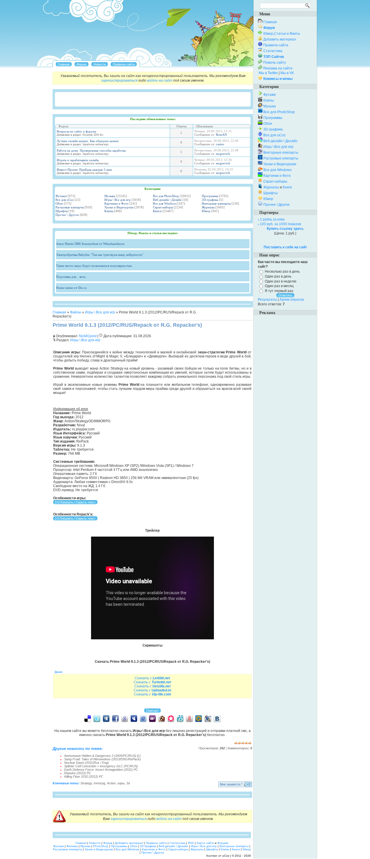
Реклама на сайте (278, 68)
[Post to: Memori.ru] (170, 718)
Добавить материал (279, 39)
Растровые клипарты (70, 207)
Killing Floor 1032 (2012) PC (83, 776)
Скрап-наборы (163, 207)
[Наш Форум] (81, 64)
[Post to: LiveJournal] (207, 718)
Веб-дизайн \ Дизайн (167, 199)
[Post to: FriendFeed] (143, 718)
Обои (59, 203)
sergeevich (223, 153)
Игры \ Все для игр (117, 199)
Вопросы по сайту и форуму (77, 131)
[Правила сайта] (124, 64)
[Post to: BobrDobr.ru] (161, 718)
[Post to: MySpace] (133, 718)
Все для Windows (165, 203)
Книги (157, 211)
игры (121, 783)
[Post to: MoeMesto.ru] (180, 718)
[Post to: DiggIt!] (106, 718)
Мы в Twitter (268, 73)
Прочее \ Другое (67, 214)
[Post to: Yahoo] (152, 718)
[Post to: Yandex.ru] (189, 718)
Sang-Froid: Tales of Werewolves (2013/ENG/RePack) (102, 759)
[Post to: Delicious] (87, 718)
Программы (210, 196)
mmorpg (99, 783)
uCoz (225, 855)
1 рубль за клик (272, 219)
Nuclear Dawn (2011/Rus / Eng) (86, 762)
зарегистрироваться (119, 80)
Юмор (206, 211)
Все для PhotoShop (166, 196)
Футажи (61, 196)
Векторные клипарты (216, 203)
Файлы (75, 312)
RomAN (221, 134)
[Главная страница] (64, 64)
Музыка (109, 196)
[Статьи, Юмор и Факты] (99, 64)
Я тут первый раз (279, 291)
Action (111, 783)
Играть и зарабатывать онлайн (78, 160)
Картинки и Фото (116, 203)
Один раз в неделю (280, 281)
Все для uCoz (65, 199)
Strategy (86, 783)
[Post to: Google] (124, 718)
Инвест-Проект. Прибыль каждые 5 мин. (85, 169)
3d (128, 783)
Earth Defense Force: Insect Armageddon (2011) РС (101, 769)
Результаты (267, 300)
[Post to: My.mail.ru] (198, 718)
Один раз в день (278, 276)
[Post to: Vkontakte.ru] (217, 718)
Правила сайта (275, 45)
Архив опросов (292, 300)
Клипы (108, 211)
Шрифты (62, 211)
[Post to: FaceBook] (115, 718)
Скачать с (152, 678)
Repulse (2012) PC (77, 773)
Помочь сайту (274, 62)
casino (220, 144)
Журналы (208, 207)
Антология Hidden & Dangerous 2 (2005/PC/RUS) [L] (102, 755)
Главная (59, 312)
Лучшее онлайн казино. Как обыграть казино (88, 141)
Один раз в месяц (279, 286)
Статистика (272, 51)
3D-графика (210, 199)
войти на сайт (159, 80)
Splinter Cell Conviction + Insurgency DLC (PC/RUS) (101, 766)
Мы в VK (287, 73)
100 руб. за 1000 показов (280, 224)
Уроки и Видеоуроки (119, 207)
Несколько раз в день (282, 271)
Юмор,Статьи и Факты (281, 34)
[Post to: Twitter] (96, 718)
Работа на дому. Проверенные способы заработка (91, 150)
